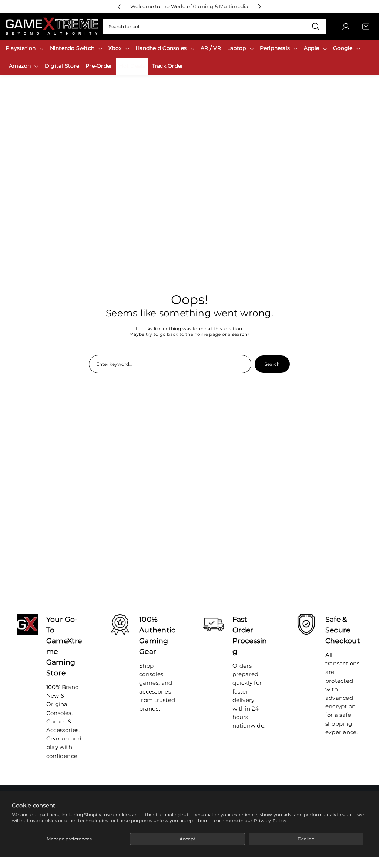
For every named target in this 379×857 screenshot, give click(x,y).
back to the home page (194, 334)
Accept (187, 838)
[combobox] (214, 26)
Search (272, 364)
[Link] (52, 26)
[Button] (119, 6)
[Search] (316, 26)
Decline (306, 838)
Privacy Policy (270, 820)
